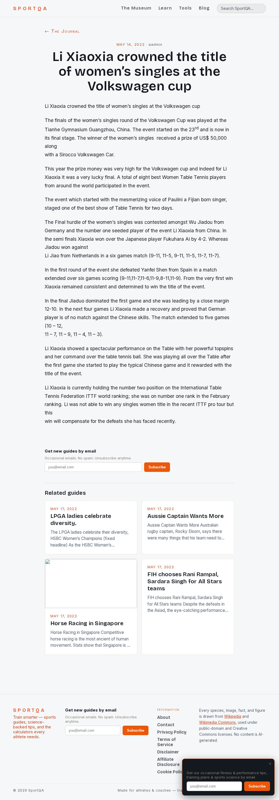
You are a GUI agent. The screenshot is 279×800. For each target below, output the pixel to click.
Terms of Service (166, 742)
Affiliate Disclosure (168, 762)
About (163, 717)
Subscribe (157, 467)
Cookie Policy (171, 771)
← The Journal (62, 31)
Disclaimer (168, 752)
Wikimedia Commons (217, 722)
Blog (204, 8)
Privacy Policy (171, 732)
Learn (165, 8)
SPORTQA (30, 8)
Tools (185, 8)
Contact (165, 724)
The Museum (136, 8)
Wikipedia (232, 716)
